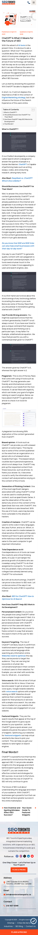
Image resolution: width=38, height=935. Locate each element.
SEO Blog (19, 926)
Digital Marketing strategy (14, 97)
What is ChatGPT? (10, 112)
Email (6, 890)
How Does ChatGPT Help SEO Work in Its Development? (18, 120)
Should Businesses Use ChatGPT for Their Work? (17, 116)
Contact (8, 901)
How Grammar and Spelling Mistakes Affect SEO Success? (12, 811)
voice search (11, 691)
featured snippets (13, 735)
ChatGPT (23, 164)
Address (8, 877)
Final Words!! (9, 124)
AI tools (21, 45)
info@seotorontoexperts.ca (18, 894)
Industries (8, 926)
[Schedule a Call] (34, 921)
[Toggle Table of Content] (32, 109)
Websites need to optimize (14, 655)
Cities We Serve (24, 923)
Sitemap (10, 923)
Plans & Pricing (19, 870)
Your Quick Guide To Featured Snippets (26, 811)
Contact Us (31, 926)
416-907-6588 (12, 906)
